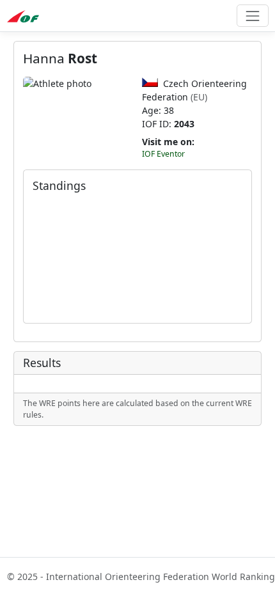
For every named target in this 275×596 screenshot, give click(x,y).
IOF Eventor (163, 153)
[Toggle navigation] (252, 15)
